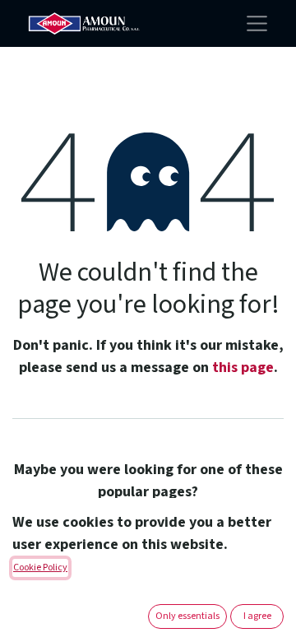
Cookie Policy (40, 567)
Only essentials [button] (187, 616)
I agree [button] (257, 616)
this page (243, 367)
